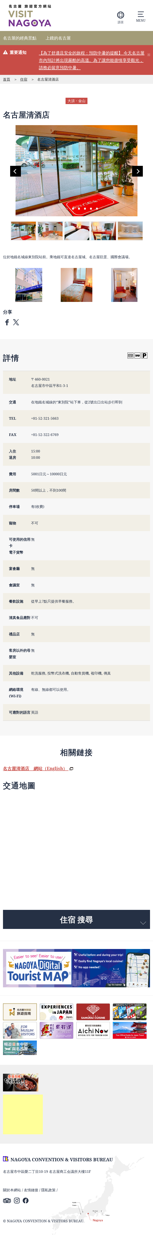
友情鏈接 (31, 1190)
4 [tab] (85, 208)
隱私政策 (48, 1190)
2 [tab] (73, 208)
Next (137, 171)
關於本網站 (12, 1190)
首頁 (6, 79)
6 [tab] (97, 208)
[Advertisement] (23, 1114)
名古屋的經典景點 (19, 38)
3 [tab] (79, 208)
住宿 (23, 79)
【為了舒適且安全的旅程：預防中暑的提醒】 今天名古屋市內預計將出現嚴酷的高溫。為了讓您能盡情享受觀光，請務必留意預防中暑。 (91, 60)
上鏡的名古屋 (58, 38)
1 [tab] (67, 208)
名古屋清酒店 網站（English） (36, 768)
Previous (15, 171)
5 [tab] (91, 208)
